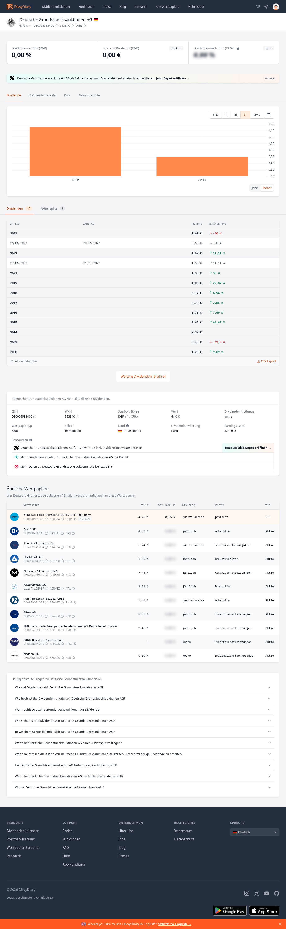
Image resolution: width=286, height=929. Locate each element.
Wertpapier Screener (23, 847)
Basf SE (30, 529)
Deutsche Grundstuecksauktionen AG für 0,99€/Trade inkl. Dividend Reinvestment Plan (81, 448)
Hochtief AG (33, 557)
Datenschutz (184, 839)
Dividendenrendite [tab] (42, 95)
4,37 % (143, 531)
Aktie (269, 531)
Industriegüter (226, 559)
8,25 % (170, 517)
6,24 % (143, 545)
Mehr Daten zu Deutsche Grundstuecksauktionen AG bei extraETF (66, 466)
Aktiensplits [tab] (52, 208)
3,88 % (143, 586)
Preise (107, 7)
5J (245, 114)
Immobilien (223, 586)
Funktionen (86, 7)
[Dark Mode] (266, 6)
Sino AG (30, 612)
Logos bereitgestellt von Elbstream (31, 897)
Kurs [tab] (67, 95)
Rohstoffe (222, 531)
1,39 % (143, 600)
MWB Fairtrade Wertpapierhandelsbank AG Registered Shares (71, 626)
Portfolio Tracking (21, 839)
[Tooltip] (127, 425)
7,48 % (143, 628)
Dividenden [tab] (18, 208)
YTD (215, 114)
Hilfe (66, 856)
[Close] (280, 924)
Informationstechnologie (234, 655)
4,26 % (143, 517)
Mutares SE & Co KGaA (40, 570)
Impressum (183, 830)
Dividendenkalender (56, 7)
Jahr (255, 188)
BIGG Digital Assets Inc (43, 640)
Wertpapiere (167, 7)
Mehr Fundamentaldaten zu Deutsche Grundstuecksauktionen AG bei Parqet (74, 457)
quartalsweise (193, 517)
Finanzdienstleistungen (233, 572)
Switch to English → (174, 924)
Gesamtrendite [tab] (89, 95)
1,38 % (143, 614)
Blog (122, 847)
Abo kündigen (74, 864)
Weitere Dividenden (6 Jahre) (143, 376)
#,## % (204, 54)
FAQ (66, 847)
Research (14, 856)
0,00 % (143, 655)
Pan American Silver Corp (44, 598)
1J (226, 114)
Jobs (122, 839)
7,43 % (143, 572)
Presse (124, 856)
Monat (267, 188)
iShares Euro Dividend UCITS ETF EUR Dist (57, 514)
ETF (268, 517)
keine (186, 642)
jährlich (189, 531)
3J (235, 114)
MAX (256, 114)
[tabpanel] (143, 151)
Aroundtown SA (35, 584)
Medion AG (31, 653)
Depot (196, 7)
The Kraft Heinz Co (39, 543)
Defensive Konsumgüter (232, 545)
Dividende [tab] (14, 95)
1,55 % (143, 559)
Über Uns (126, 830)
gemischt (221, 517)
